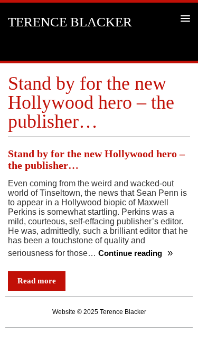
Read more (36, 281)
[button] (183, 18)
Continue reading (131, 253)
